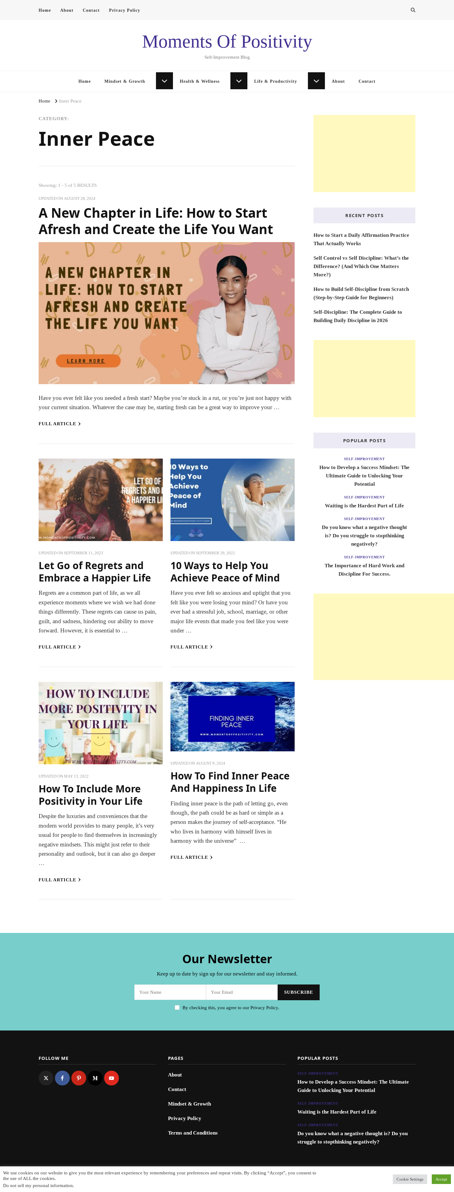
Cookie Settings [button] (410, 1179)
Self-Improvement (364, 459)
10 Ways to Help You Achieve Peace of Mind (225, 571)
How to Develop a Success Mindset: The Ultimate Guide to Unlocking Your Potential (364, 475)
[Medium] (95, 1078)
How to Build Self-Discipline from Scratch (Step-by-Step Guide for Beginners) (361, 293)
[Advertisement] (364, 153)
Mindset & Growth (124, 81)
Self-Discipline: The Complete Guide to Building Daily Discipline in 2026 (357, 316)
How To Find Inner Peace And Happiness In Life (230, 782)
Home (45, 10)
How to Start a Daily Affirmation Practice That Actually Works (361, 239)
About (67, 10)
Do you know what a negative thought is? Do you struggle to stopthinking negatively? (364, 535)
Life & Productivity (275, 81)
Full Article (57, 423)
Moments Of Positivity (227, 41)
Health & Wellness (200, 81)
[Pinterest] (78, 1078)
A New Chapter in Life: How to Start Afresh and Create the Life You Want (156, 221)
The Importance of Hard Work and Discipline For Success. (364, 570)
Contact (91, 10)
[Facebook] (62, 1078)
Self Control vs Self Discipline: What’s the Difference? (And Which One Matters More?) (361, 266)
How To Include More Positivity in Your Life (91, 795)
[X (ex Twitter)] (46, 1078)
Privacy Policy (124, 10)
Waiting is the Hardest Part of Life (364, 506)
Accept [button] (441, 1179)
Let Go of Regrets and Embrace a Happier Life (95, 571)
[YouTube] (111, 1078)
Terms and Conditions (193, 1133)
